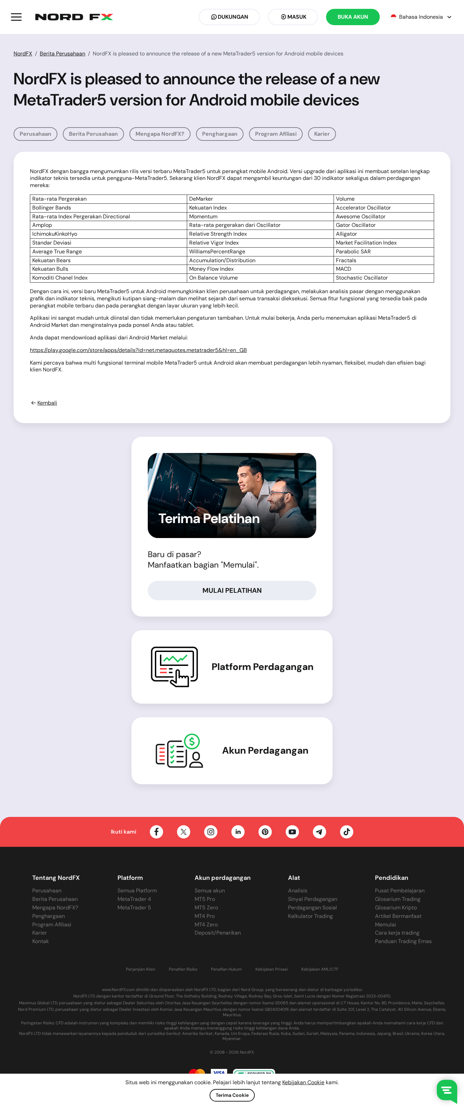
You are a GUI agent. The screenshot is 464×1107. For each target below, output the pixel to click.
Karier (322, 133)
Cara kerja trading (397, 932)
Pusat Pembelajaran (400, 890)
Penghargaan (219, 133)
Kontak (40, 941)
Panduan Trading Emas (403, 941)
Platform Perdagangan (263, 667)
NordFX (23, 53)
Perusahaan (35, 133)
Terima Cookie (232, 1095)
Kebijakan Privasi (271, 969)
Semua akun (210, 890)
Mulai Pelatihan (232, 590)
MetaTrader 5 (134, 907)
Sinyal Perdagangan (312, 899)
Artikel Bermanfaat (398, 916)
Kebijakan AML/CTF (319, 969)
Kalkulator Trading (310, 916)
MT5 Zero (206, 907)
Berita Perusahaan (62, 53)
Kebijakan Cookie (303, 1082)
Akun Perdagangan (265, 750)
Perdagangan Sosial (312, 907)
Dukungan (233, 16)
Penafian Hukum (226, 969)
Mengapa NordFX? (160, 133)
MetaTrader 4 (134, 899)
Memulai (385, 924)
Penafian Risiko (183, 969)
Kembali (47, 403)
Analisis (297, 890)
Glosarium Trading (398, 899)
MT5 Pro (205, 899)
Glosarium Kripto (396, 907)
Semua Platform (137, 890)
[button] (16, 17)
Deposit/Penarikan (218, 932)
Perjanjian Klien (140, 969)
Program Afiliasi (276, 133)
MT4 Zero (206, 924)
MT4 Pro (205, 916)
